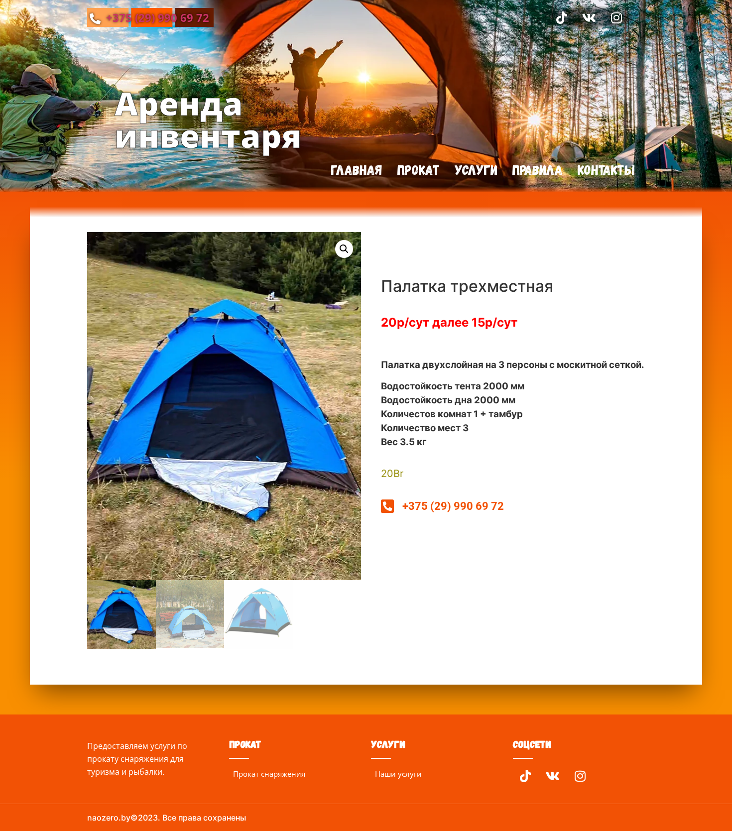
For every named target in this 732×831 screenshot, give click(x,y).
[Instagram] (616, 17)
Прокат (418, 169)
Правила (537, 169)
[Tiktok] (561, 17)
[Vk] (589, 17)
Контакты (606, 169)
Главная (356, 169)
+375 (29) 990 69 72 (156, 17)
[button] (344, 249)
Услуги (476, 169)
